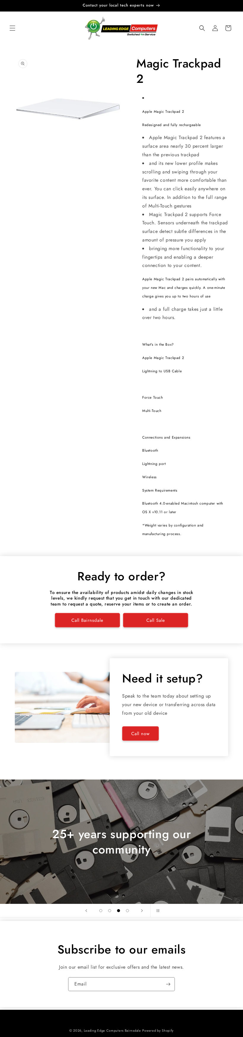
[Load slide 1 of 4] (100, 910)
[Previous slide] (86, 910)
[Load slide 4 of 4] (127, 910)
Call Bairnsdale (87, 620)
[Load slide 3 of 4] (118, 910)
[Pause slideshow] (156, 910)
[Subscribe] (168, 984)
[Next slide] (141, 910)
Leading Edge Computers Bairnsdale (112, 1030)
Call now (140, 733)
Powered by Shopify (158, 1030)
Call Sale (155, 620)
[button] (12, 28)
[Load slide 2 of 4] (109, 910)
